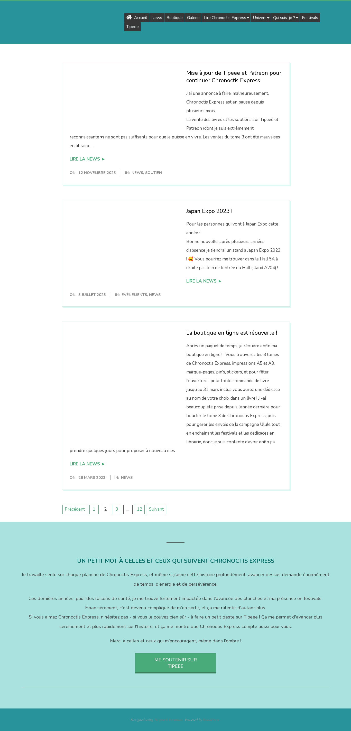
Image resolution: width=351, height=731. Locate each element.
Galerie (193, 18)
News (156, 18)
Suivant (156, 509)
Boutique (175, 18)
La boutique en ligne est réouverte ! (231, 333)
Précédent (75, 509)
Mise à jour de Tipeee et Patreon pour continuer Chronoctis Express (233, 76)
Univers (259, 18)
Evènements (134, 294)
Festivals (310, 18)
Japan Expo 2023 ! (209, 211)
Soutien (153, 172)
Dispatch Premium (168, 719)
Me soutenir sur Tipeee (175, 663)
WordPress (211, 719)
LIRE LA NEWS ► (88, 159)
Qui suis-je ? (284, 18)
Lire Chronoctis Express (225, 18)
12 (139, 509)
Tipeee (132, 27)
